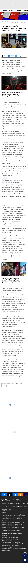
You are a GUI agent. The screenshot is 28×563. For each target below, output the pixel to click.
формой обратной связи (20, 543)
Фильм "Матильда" (17, 383)
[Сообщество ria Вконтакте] (15, 494)
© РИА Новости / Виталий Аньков (8, 49)
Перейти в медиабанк (20, 49)
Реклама (12, 506)
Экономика (17, 503)
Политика (3, 503)
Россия (4, 386)
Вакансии (3, 512)
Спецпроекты (5, 506)
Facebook (11, 107)
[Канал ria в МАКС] (4, 494)
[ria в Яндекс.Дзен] (9, 494)
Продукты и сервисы (21, 506)
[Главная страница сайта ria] (9, 14)
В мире (23, 503)
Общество (10, 503)
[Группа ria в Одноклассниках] (20, 494)
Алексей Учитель (6, 383)
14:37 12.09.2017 (5, 21)
